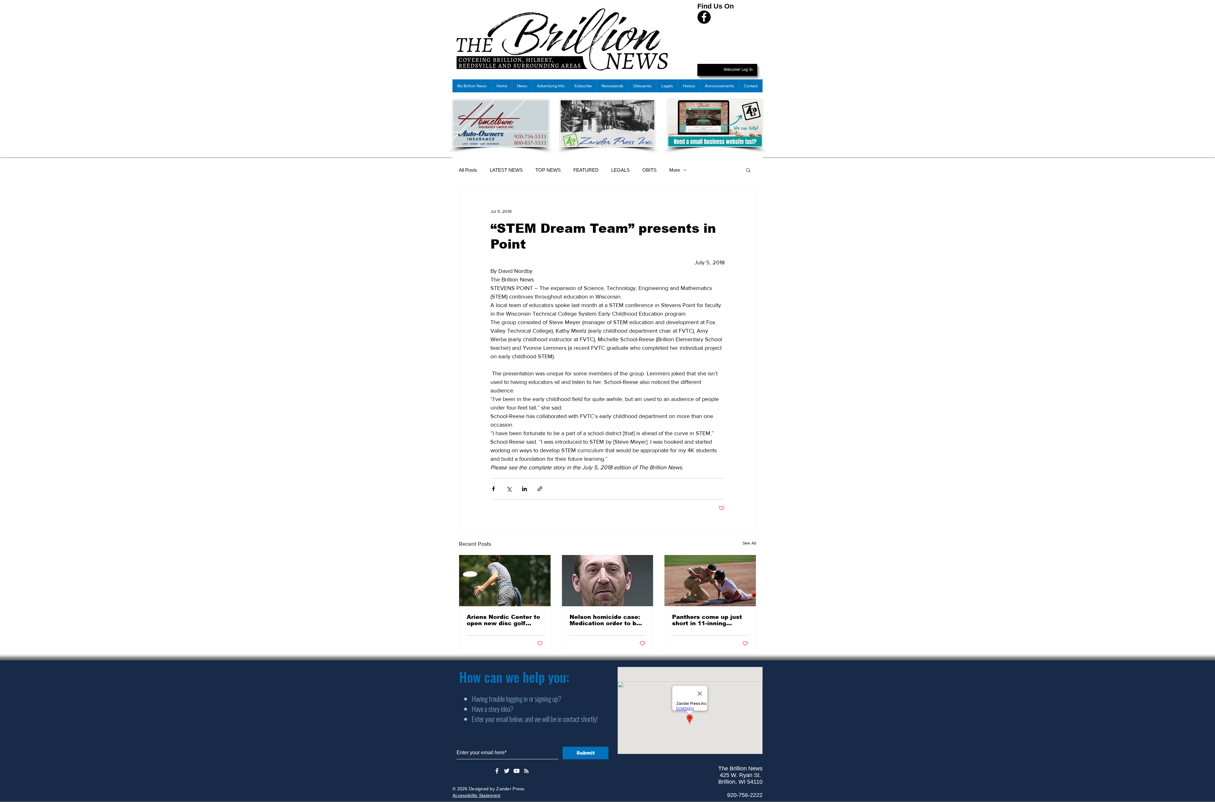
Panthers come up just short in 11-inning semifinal (707, 620)
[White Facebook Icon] (497, 770)
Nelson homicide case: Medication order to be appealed (605, 620)
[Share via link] (540, 489)
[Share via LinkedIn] (524, 489)
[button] (748, 169)
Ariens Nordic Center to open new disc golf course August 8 (503, 620)
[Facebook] (704, 17)
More (674, 170)
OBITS (649, 170)
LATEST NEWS (506, 170)
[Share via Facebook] (493, 489)
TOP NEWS (548, 170)
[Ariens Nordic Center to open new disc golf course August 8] (505, 580)
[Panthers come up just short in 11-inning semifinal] (710, 580)
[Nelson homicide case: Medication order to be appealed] (607, 580)
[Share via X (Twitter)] (509, 489)
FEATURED (586, 170)
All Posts (468, 170)
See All (749, 543)
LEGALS (620, 170)
